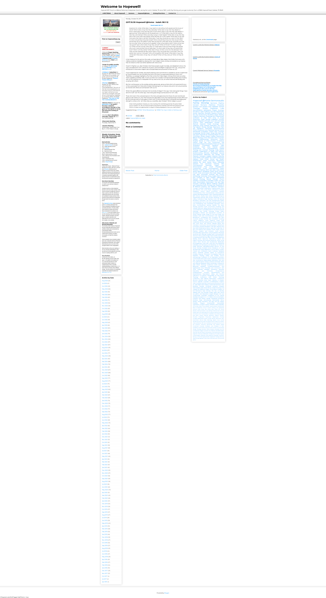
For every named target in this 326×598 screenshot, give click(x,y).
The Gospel (213, 157)
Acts (209, 106)
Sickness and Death (214, 261)
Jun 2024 (104, 353)
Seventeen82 (211, 303)
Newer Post (130, 170)
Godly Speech (219, 150)
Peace (222, 168)
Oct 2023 (104, 375)
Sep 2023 (105, 378)
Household (221, 298)
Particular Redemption (203, 333)
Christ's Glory (213, 131)
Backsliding (201, 194)
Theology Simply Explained (205, 108)
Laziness (206, 252)
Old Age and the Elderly (216, 301)
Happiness (221, 237)
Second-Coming (198, 153)
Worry (200, 235)
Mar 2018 (105, 562)
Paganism (195, 333)
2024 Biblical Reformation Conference (212, 278)
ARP (202, 323)
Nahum (107, 148)
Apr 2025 (104, 325)
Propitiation (215, 232)
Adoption (215, 156)
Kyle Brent (195, 315)
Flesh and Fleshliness (201, 312)
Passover (200, 254)
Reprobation (206, 274)
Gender (208, 298)
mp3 (103, 67)
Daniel (222, 309)
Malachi (203, 332)
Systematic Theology (215, 336)
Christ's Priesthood (198, 130)
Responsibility (207, 260)
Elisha (208, 329)
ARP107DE (113, 66)
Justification (213, 125)
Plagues (202, 303)
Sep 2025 (104, 311)
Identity (216, 312)
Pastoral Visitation (219, 315)
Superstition (196, 304)
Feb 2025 (104, 331)
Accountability (205, 306)
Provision (206, 272)
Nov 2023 (105, 372)
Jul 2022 (104, 417)
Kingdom (195, 151)
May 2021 (105, 456)
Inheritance (214, 269)
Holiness (206, 125)
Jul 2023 (104, 384)
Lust (200, 222)
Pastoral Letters (218, 147)
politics (204, 235)
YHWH (205, 338)
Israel (219, 194)
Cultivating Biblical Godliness (208, 183)
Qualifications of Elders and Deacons (211, 151)
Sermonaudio (217, 100)
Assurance (215, 145)
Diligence (201, 220)
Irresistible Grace (213, 313)
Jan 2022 (104, 434)
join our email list (111, 32)
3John (199, 241)
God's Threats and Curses (200, 258)
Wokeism (212, 304)
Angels (211, 294)
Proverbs (106, 169)
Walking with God (198, 292)
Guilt (212, 226)
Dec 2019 (105, 503)
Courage (195, 188)
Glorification (208, 128)
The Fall (208, 200)
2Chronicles (195, 306)
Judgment (196, 125)
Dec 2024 (105, 336)
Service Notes (203, 320)
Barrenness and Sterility (213, 324)
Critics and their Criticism (211, 327)
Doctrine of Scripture (217, 141)
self (193, 339)
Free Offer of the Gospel (211, 237)
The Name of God (210, 321)
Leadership (196, 222)
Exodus (195, 106)
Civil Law (221, 294)
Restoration (215, 260)
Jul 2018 (104, 551)
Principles (217, 333)
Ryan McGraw (207, 290)
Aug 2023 (105, 381)
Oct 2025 (104, 308)
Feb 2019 (104, 531)
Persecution (196, 119)
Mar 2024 (105, 361)
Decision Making (197, 310)
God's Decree (219, 231)
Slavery (203, 196)
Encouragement (197, 243)
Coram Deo (204, 309)
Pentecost (213, 240)
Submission (203, 200)
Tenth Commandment (218, 234)
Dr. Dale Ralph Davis (198, 284)
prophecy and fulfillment (209, 186)
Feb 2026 (105, 297)
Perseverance (197, 148)
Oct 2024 (105, 342)
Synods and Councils (198, 321)
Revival (209, 179)
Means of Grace (219, 134)
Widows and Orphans (204, 229)
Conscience (200, 199)
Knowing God (220, 287)
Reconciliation (201, 182)
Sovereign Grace (218, 124)
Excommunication (212, 225)
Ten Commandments (210, 148)
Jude (222, 220)
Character (202, 326)
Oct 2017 (104, 576)
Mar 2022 (105, 428)
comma (219, 338)
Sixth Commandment (208, 215)
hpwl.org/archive (212, 92)
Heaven (195, 142)
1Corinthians (196, 136)
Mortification (214, 153)
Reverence (199, 290)
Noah (222, 332)
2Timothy (206, 153)
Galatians (195, 159)
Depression (215, 257)
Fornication (196, 226)
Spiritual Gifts (204, 197)
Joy (205, 142)
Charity (217, 229)
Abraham (200, 280)
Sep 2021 (104, 445)
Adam (222, 211)
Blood (194, 307)
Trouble (216, 321)
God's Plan (205, 243)
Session (207, 261)
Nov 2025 (105, 306)
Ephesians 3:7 (106, 104)
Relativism (203, 335)
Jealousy (219, 313)
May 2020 (105, 490)
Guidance (212, 312)
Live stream (203, 106)
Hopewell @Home (144, 13)
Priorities (222, 316)
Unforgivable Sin (212, 275)
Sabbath (198, 127)
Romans (204, 105)
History (195, 252)
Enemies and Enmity (216, 174)
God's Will (216, 199)
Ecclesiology (196, 133)
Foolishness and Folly (198, 237)
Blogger (166, 593)
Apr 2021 (104, 459)
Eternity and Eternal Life (214, 208)
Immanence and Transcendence (200, 313)
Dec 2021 (105, 437)
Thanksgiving (199, 203)
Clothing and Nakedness (218, 307)
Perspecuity (212, 333)
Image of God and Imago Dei (215, 214)
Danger (194, 329)
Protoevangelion (196, 335)
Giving (209, 176)
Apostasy (195, 249)
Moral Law (216, 144)
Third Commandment (208, 193)
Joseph (214, 287)
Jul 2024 (104, 350)
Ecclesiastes (209, 144)
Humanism (206, 330)
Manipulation (209, 332)
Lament (201, 315)
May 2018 (105, 556)
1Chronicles (204, 174)
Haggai (201, 330)
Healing (195, 238)
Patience (221, 245)
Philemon (202, 289)
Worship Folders (208, 292)
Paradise (195, 303)
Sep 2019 (104, 512)
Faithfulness (220, 177)
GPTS (208, 312)
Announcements (219, 128)
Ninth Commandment (199, 205)
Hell (223, 142)
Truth (216, 215)
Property (222, 333)
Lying (210, 232)
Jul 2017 (104, 579)
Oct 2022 (104, 409)
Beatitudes (221, 241)
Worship (204, 127)
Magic (200, 300)
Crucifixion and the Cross (203, 283)
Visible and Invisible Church (215, 255)
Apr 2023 (104, 392)
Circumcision (211, 206)
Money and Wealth (217, 159)
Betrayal (216, 294)
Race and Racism (205, 223)
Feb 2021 (104, 464)
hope (217, 170)
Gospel (217, 165)
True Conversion (206, 164)
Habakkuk (221, 251)
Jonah (218, 220)
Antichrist (218, 323)
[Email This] (137, 116)
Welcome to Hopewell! (121, 6)
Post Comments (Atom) (160, 175)
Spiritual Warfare (212, 205)
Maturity (206, 315)
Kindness (195, 300)
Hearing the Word (199, 162)
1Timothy (221, 119)
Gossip (203, 214)
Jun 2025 (104, 319)
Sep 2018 (105, 545)
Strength (215, 179)
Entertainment (216, 310)
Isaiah (143, 118)
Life (219, 217)
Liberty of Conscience (217, 252)
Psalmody (221, 254)
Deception (201, 297)
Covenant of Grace (203, 177)
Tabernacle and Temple (212, 154)
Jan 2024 (104, 367)
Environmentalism (219, 297)
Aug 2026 (105, 280)
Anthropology (197, 257)
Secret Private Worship (209, 318)
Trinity (201, 125)
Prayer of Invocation (211, 289)
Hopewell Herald (205, 124)
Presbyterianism (197, 272)
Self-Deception (200, 261)
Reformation (210, 182)
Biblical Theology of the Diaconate (203, 138)
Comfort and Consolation (211, 219)
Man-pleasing (207, 300)
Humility (216, 122)
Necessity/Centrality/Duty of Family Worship (207, 85)
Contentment (197, 168)
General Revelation (205, 226)
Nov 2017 (105, 573)
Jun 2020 (105, 487)
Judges (214, 176)
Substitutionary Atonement (209, 139)
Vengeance (215, 189)
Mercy (214, 162)
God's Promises (207, 185)
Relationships (200, 318)
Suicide (222, 320)
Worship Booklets (202, 248)
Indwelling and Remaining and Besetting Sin (205, 245)
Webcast (201, 338)
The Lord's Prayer (206, 189)
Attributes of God (219, 197)
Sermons (131, 13)
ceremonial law (219, 193)
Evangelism (204, 131)
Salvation (195, 164)
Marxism (219, 332)
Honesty (202, 286)
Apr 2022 (104, 425)
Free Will (222, 329)
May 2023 (105, 389)
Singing (209, 234)
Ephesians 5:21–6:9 (106, 272)
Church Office (205, 191)
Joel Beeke (218, 330)
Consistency (195, 327)
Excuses (222, 310)
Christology (209, 116)
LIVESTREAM (107, 13)
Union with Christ (216, 121)
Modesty (195, 254)
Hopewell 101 (203, 134)
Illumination (221, 312)
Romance (221, 196)
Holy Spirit (218, 133)
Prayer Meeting (219, 115)
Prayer (214, 110)
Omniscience (199, 260)
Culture (195, 220)
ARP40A (104, 69)
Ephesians (207, 110)
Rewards (215, 196)
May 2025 (105, 322)
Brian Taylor (207, 280)
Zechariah (214, 338)
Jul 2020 (104, 484)
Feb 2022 (105, 431)
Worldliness (206, 171)
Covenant (221, 131)
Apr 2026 (104, 292)
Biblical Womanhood (219, 306)
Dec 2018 (105, 537)
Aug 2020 (105, 481)
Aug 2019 (105, 515)
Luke (222, 108)
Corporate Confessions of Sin (210, 295)
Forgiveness (220, 157)
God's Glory (206, 147)
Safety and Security (217, 274)
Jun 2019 (104, 520)
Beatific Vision (208, 194)
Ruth (200, 215)
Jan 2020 (104, 501)
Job (214, 185)
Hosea (216, 180)
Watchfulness (196, 338)
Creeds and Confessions (200, 251)
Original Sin (196, 289)
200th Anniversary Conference (215, 263)
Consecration (203, 180)
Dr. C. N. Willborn (209, 297)
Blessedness (220, 160)
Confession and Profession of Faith (214, 326)
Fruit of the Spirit (207, 202)
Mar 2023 (105, 395)
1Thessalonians (219, 167)
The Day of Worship (218, 290)
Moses (199, 301)
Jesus (222, 313)
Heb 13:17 (104, 212)
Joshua (209, 162)
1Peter (212, 171)
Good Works (196, 157)
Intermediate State (198, 287)
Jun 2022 (104, 420)
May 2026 (105, 289)
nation (194, 323)
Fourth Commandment (210, 168)
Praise (194, 246)
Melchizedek (215, 300)
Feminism (221, 257)
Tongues (202, 304)
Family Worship (201, 103)
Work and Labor (211, 170)
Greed (211, 284)
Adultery (195, 194)
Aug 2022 (105, 414)
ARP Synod (221, 292)
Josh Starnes (198, 332)
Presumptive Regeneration (212, 316)
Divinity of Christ (204, 141)
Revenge (221, 232)
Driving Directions (159, 13)
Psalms (221, 103)
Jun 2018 (104, 554)
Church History (215, 249)
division (222, 321)
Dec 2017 (105, 570)
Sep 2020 (105, 478)
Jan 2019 (104, 534)
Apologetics (196, 212)
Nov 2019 (105, 506)
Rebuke (214, 223)
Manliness (214, 332)
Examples (217, 329)
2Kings (203, 136)
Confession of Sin (206, 257)
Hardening (221, 243)
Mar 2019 (104, 529)
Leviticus (195, 122)
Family (222, 170)
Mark (222, 122)
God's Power (204, 159)
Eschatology (196, 176)
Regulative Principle (204, 121)
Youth (205, 206)
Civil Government (214, 142)
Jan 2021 (104, 467)
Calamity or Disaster (218, 280)
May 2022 (105, 423)
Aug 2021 (105, 448)
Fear (206, 196)
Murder (205, 211)
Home (157, 170)
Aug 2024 (105, 347)
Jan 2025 (104, 333)
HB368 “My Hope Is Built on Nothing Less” (169, 110)
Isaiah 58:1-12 (162, 22)
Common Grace (196, 309)
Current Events (220, 327)
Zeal (216, 304)
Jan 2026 (104, 300)
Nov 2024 (105, 339)
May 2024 (105, 356)
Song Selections (209, 335)
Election (203, 133)
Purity (218, 240)
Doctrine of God (219, 283)
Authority (216, 164)
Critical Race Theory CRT (213, 309)
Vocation (211, 197)
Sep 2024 (105, 345)
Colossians (202, 156)
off (222, 338)
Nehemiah (211, 315)
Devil (211, 235)
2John (216, 264)
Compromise (196, 295)
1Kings (212, 133)
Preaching (211, 134)
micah (211, 167)
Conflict (222, 249)
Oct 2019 (104, 509)
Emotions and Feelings (206, 310)
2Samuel (195, 124)
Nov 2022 (105, 406)
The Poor (195, 235)
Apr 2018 (104, 559)
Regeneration (209, 122)
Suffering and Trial (210, 111)
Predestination (197, 160)
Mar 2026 (105, 294)
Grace (201, 122)
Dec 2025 (105, 303)
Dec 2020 (105, 470)
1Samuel (216, 130)
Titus (205, 167)
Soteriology (209, 320)
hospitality (221, 304)
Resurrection (220, 136)
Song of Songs (108, 161)
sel (223, 338)
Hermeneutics (217, 284)
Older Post (183, 170)
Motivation (205, 301)
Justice (210, 196)
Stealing (202, 255)
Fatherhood (220, 225)
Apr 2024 (104, 358)
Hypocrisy (205, 238)
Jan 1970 (104, 582)
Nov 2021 (105, 439)
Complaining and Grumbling (209, 217)
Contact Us (172, 13)
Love (206, 130)
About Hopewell (119, 13)
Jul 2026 (104, 283)
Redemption (207, 188)
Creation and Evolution (206, 231)
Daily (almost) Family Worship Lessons (205, 90)
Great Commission (203, 173)
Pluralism (195, 316)
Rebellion (195, 255)
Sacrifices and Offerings (199, 234)
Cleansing (215, 194)
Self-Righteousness (208, 246)
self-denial (198, 323)
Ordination (221, 186)
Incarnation (211, 160)
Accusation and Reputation (201, 294)
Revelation (210, 115)
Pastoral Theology (199, 179)
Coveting (221, 219)
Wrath (208, 133)
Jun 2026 (104, 286)
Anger (208, 235)
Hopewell (200, 252)
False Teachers (208, 199)
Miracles (214, 202)
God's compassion (212, 258)
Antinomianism (197, 167)
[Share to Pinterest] (143, 116)
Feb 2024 (105, 364)
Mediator (195, 215)
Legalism (209, 156)
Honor (199, 238)
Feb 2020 (105, 498)
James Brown (208, 287)
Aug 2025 (105, 314)
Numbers (208, 113)
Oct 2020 (105, 476)
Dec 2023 (105, 370)
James (195, 171)
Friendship (210, 180)
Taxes (204, 321)
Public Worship (205, 119)
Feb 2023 (105, 398)
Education (204, 329)
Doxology (199, 329)
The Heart (221, 205)
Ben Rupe (201, 249)
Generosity (204, 176)
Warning (222, 336)
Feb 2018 (105, 565)
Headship (206, 269)
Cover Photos (202, 327)
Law (201, 211)
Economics (214, 191)
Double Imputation (218, 235)
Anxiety (201, 219)
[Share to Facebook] (141, 116)
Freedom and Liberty (199, 298)
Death (205, 160)
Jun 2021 (104, 453)
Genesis (196, 105)
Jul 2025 (104, 317)
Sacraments (196, 144)
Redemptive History (204, 228)
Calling (195, 199)
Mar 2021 (104, 462)
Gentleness (214, 298)
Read (157, 25)
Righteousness (216, 188)
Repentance (216, 127)
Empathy (212, 329)
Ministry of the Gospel (214, 222)
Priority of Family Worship (201, 84)
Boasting (203, 266)
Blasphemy (208, 249)
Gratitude (200, 269)
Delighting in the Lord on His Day (203, 88)
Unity (205, 203)
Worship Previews (198, 206)
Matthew (212, 105)
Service (198, 196)
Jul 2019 (104, 517)
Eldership (221, 156)
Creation (213, 177)
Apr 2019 (104, 526)
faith (222, 121)
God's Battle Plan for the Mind (210, 209)
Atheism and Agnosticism (208, 212)
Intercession (204, 232)
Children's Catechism (199, 116)
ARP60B (108, 67)
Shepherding (196, 197)
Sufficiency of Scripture (199, 275)
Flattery (207, 284)
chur (219, 321)
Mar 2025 (104, 328)
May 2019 (105, 523)
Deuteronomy (202, 115)
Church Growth (207, 307)
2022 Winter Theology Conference (203, 264)
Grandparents (196, 330)
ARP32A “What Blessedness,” (146, 110)
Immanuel (208, 286)
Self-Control (218, 318)
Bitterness (195, 266)
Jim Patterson (212, 330)
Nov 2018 (105, 540)
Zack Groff (209, 338)
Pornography (214, 254)
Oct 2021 (104, 442)
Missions (202, 144)
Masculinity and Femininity (203, 271)
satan (215, 292)
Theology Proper (214, 211)
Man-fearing (205, 222)
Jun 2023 (104, 386)
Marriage (209, 127)
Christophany (199, 307)
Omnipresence (220, 271)
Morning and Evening (203, 240)
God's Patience (210, 220)
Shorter (104, 83)
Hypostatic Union (219, 203)
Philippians (214, 119)
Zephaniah (221, 215)
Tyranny (207, 304)
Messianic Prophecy (199, 170)
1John (216, 138)
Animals (214, 323)
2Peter (200, 306)
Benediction (196, 217)
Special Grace (216, 320)
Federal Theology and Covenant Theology (208, 149)
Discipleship (210, 203)
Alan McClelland (207, 323)
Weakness (203, 263)
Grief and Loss (213, 243)
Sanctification (198, 110)
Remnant (199, 246)
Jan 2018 (104, 568)
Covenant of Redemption (210, 281)
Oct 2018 (104, 542)
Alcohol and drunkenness (209, 241)
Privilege (195, 318)
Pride (200, 142)
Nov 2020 (105, 473)
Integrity (221, 286)
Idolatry (213, 136)
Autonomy (203, 324)
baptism (195, 121)
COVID (213, 229)
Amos (216, 171)
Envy (202, 268)
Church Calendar (198, 281)
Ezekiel (194, 312)
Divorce (212, 283)
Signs (212, 228)
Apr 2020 (104, 492)
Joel (223, 165)
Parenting (211, 130)
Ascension (221, 264)
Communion (202, 225)
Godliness (215, 251)
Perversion (207, 254)
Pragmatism (201, 316)
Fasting (199, 214)
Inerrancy (215, 286)
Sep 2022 (105, 411)
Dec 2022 (105, 403)
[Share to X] (140, 116)
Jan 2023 (104, 400)
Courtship (201, 188)
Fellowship (221, 162)
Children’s (105, 72)
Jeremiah (221, 269)
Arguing (212, 306)
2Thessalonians (216, 200)
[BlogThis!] (138, 116)
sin (195, 339)
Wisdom (207, 136)
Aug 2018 (105, 548)
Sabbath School (108, 145)
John (209, 118)
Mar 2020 (105, 495)
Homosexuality (197, 232)
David (209, 251)
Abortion (195, 280)
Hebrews (214, 113)
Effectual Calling (202, 208)
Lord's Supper (205, 157)
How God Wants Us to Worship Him (204, 87)
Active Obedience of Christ (216, 248)
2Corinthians (206, 145)
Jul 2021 (104, 450)
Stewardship (220, 303)
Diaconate (209, 165)
